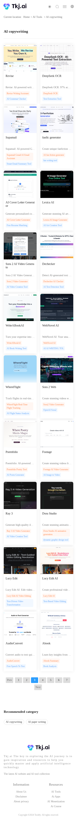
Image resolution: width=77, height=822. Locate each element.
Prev (9, 680)
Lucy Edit (11, 578)
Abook (46, 643)
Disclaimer (21, 796)
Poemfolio (12, 451)
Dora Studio (49, 513)
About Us (21, 791)
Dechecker (48, 263)
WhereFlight (13, 387)
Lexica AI (48, 202)
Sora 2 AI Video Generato (20, 265)
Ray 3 (9, 513)
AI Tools (56, 791)
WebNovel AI (50, 325)
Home (26, 17)
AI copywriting (14, 721)
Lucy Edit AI (50, 578)
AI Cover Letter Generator (20, 204)
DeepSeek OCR (51, 75)
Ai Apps (56, 796)
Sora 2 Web (49, 387)
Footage (47, 451)
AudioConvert (14, 643)
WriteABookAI (15, 325)
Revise (10, 75)
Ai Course (56, 806)
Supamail (11, 137)
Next (38, 687)
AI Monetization (56, 801)
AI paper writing (37, 721)
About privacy (21, 801)
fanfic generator (51, 137)
